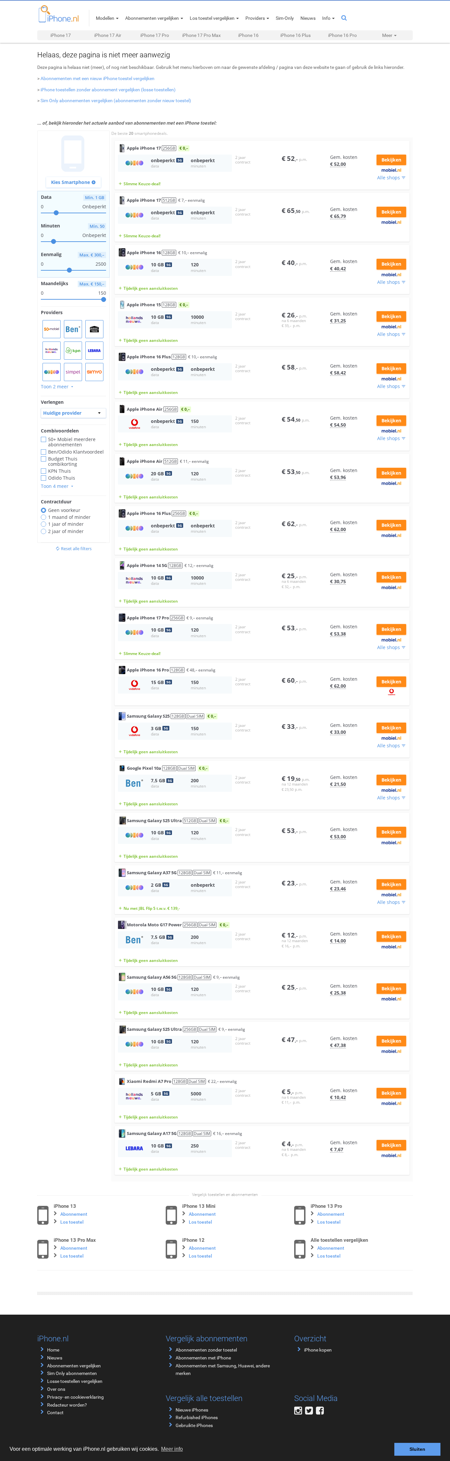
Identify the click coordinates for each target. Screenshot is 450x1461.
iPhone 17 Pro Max (201, 35)
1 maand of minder (69, 517)
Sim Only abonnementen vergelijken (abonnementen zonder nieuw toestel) (116, 100)
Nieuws (54, 1357)
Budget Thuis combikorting (62, 461)
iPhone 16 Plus (295, 35)
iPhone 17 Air (107, 35)
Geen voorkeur (64, 510)
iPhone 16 (248, 35)
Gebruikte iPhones (194, 1425)
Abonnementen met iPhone (203, 1357)
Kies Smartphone (73, 182)
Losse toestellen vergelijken (74, 1381)
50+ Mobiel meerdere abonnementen (72, 442)
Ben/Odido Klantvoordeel (76, 452)
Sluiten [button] (417, 1449)
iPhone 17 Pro (154, 35)
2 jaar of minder (66, 531)
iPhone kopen (318, 1350)
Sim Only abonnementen (72, 1373)
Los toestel (72, 1222)
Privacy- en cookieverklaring (75, 1397)
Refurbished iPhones (197, 1417)
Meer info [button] (172, 1449)
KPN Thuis (59, 471)
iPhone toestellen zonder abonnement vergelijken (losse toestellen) (108, 89)
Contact (55, 1412)
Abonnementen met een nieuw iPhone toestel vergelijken (98, 78)
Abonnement (73, 1214)
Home (53, 1350)
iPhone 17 (60, 35)
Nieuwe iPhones (192, 1410)
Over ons (56, 1389)
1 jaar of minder (66, 524)
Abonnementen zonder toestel (206, 1350)
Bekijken (391, 160)
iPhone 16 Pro (342, 35)
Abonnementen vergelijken (74, 1365)
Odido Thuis (61, 478)
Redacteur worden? (67, 1405)
